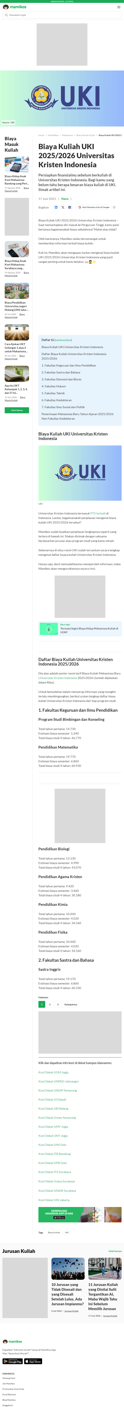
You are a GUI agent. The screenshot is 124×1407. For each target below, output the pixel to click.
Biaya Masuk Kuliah (86, 132)
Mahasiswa (67, 132)
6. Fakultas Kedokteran (57, 397)
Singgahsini (7, 1402)
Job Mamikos (8, 1380)
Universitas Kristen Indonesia (57, 675)
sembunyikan (63, 337)
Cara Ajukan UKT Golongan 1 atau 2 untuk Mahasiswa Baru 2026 (15, 344)
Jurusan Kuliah (71, 1308)
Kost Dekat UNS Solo (52, 1142)
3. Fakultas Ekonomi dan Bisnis (62, 376)
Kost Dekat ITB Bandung (54, 1151)
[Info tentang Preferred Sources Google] (114, 204)
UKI (67, 1229)
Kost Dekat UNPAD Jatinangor (58, 1078)
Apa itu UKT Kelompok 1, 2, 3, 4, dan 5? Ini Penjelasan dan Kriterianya (16, 386)
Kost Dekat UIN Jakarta (53, 1197)
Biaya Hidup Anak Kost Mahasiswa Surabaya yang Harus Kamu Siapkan (15, 261)
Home (41, 132)
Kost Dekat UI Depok (52, 1096)
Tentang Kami (8, 1375)
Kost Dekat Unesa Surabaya (56, 1178)
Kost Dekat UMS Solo (52, 1160)
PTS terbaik (98, 510)
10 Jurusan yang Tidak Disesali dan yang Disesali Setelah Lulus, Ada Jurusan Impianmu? (67, 1291)
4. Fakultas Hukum (54, 383)
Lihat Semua (17, 407)
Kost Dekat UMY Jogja (53, 1123)
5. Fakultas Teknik (53, 390)
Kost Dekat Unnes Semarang (57, 1114)
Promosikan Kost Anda (13, 1386)
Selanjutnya (70, 1001)
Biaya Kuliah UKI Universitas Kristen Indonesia (72, 344)
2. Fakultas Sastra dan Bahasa (61, 369)
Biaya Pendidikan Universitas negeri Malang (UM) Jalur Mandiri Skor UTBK (16, 303)
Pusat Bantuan (9, 1391)
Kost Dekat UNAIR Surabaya (57, 1187)
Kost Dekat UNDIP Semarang (57, 1087)
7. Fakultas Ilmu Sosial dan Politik (63, 404)
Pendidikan (53, 132)
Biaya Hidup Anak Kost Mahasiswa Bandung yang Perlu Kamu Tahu (16, 177)
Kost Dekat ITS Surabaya (54, 1169)
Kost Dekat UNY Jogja (53, 1133)
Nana (64, 196)
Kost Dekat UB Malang (53, 1105)
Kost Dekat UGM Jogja (53, 1069)
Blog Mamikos (9, 1397)
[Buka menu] (119, 4)
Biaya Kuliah (54, 1229)
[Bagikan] (56, 204)
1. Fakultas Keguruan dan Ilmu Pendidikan (69, 362)
